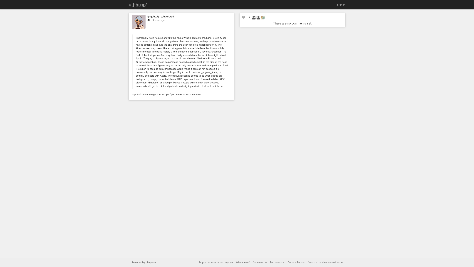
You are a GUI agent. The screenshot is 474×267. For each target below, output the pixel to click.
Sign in (341, 4)
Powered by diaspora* (144, 262)
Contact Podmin (296, 262)
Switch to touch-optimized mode (325, 262)
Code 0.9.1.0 (260, 262)
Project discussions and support (215, 262)
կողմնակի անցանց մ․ (161, 16)
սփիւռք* (138, 4)
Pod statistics (277, 262)
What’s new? (243, 262)
